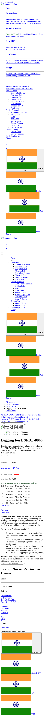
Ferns (12, 89)
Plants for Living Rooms (25, 19)
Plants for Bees (19, 50)
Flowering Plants (16, 86)
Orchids (18, 89)
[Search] (25, 424)
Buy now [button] (4, 510)
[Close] (2, 254)
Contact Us (5, 512)
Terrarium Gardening (27, 60)
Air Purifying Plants (16, 36)
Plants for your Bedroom (24, 21)
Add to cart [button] (5, 505)
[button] (20, 415)
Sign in (8, 234)
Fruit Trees (25, 89)
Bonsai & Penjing (12, 60)
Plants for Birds (12, 47)
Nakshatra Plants (24, 34)
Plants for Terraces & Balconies (29, 24)
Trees (31, 89)
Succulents (26, 76)
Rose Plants (10, 74)
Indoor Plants (11, 19)
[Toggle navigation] (2, 252)
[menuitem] (8, 8)
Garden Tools (11, 406)
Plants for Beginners (22, 63)
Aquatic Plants (20, 74)
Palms (8, 86)
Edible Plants (35, 63)
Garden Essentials (12, 404)
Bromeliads (30, 74)
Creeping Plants (16, 76)
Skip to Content (7, 2)
